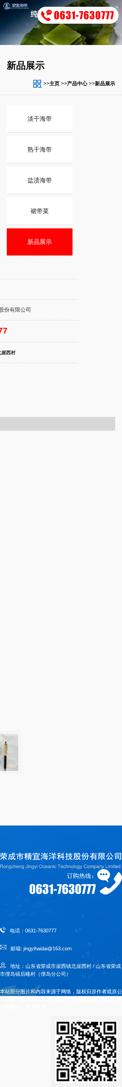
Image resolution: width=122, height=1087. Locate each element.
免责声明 (36, 1007)
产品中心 (77, 83)
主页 (54, 83)
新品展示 (105, 83)
